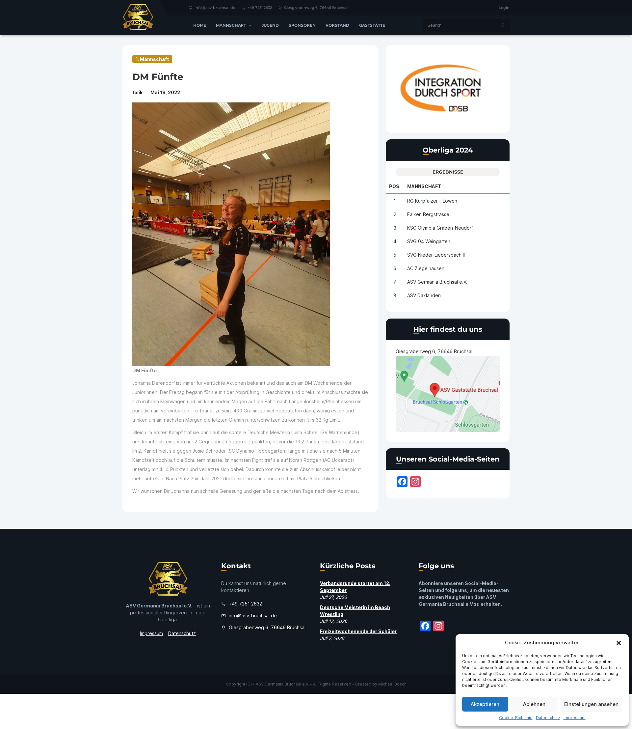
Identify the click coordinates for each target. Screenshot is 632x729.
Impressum (575, 717)
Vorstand (337, 25)
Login (504, 7)
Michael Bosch (392, 684)
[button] (619, 642)
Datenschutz (548, 717)
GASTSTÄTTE (372, 25)
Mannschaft (231, 25)
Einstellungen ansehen (591, 704)
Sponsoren (302, 25)
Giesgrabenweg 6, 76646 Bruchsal (316, 7)
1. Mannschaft (152, 59)
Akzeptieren (485, 704)
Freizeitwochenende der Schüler (358, 631)
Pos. (395, 186)
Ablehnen (534, 704)
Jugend (270, 25)
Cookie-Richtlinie (516, 717)
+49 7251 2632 (260, 7)
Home (199, 25)
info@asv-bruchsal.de (215, 7)
